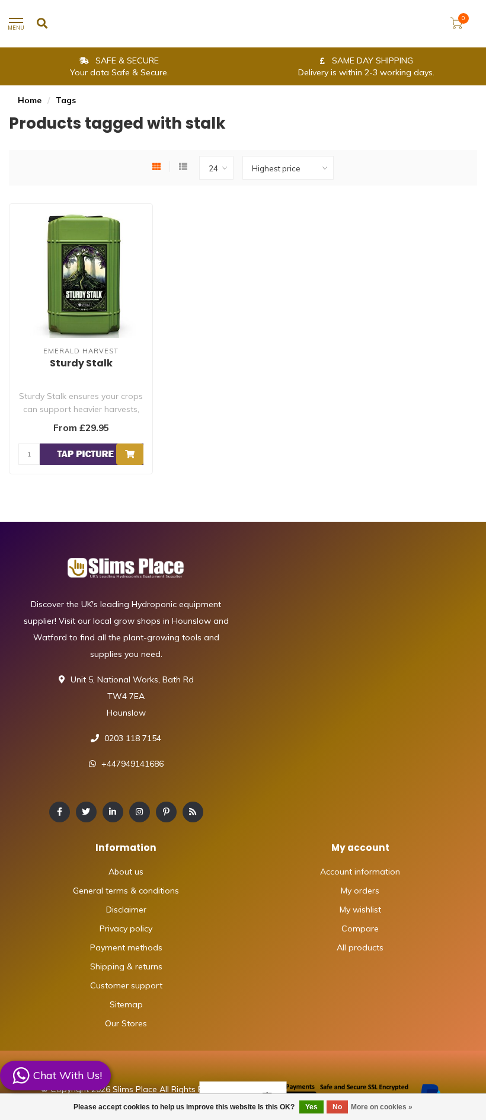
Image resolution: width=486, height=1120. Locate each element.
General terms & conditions (126, 890)
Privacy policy (126, 928)
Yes (311, 1107)
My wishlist (360, 909)
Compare (360, 928)
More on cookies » (382, 1107)
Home (29, 100)
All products (360, 947)
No (337, 1107)
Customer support (126, 985)
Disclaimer (126, 909)
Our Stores (126, 1023)
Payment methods (126, 947)
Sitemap (126, 1004)
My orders (360, 890)
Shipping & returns (126, 966)
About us (125, 871)
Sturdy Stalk (81, 363)
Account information (360, 871)
